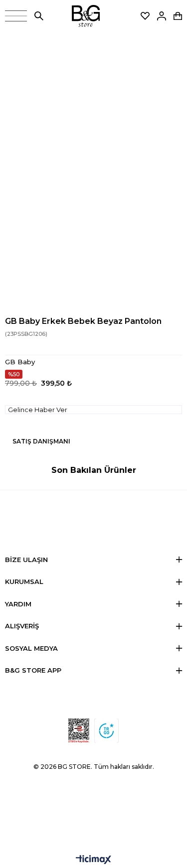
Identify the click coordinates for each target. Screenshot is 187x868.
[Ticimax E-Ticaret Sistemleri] (93, 860)
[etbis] (78, 731)
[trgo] (106, 731)
